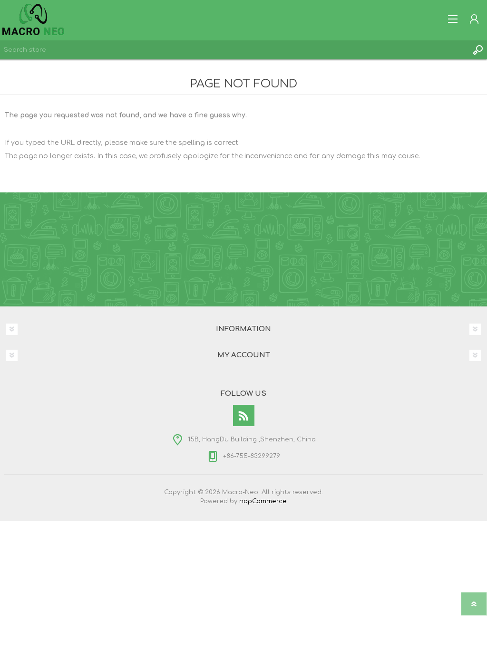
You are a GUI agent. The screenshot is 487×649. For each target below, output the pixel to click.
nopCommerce (263, 501)
